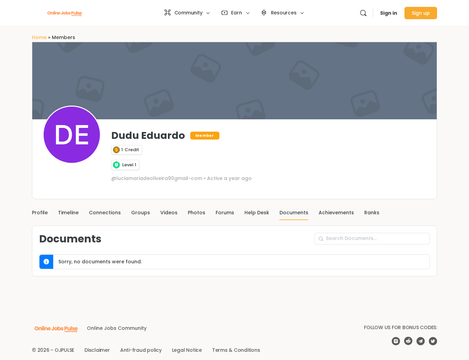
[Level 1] (116, 165)
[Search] (363, 13)
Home (39, 37)
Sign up (421, 13)
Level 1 (129, 165)
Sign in (388, 13)
